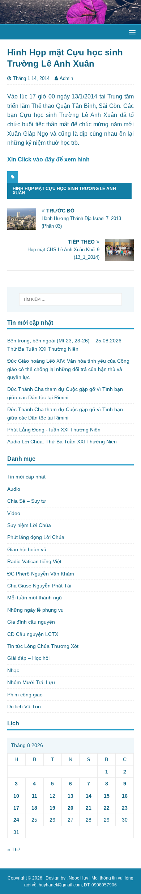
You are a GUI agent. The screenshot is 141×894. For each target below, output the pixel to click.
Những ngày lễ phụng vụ (35, 610)
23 (125, 808)
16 (125, 796)
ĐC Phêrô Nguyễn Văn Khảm (40, 574)
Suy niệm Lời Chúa (29, 525)
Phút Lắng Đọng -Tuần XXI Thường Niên (54, 430)
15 (107, 796)
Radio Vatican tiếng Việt (34, 561)
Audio (13, 489)
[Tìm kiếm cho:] (71, 299)
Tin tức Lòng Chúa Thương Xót (42, 646)
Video (13, 513)
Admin (66, 78)
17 (16, 808)
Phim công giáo (25, 694)
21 (88, 808)
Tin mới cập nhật (26, 477)
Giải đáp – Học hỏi (28, 658)
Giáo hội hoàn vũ (26, 549)
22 (107, 808)
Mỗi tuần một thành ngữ (34, 597)
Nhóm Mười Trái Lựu (31, 682)
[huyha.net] (70, 20)
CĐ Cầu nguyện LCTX (32, 634)
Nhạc (13, 670)
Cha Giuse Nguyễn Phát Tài (39, 586)
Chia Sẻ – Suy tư (26, 501)
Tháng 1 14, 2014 (31, 78)
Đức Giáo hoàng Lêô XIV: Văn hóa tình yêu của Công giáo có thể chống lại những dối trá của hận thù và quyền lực (68, 369)
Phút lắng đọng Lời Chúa (35, 537)
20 (70, 808)
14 (88, 796)
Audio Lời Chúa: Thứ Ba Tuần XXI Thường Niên (62, 441)
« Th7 (14, 849)
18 (34, 808)
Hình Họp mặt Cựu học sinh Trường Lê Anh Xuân (64, 190)
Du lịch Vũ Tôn (24, 706)
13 (70, 796)
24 (16, 820)
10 (16, 796)
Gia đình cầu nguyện (31, 622)
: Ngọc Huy (77, 878)
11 (34, 796)
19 (52, 808)
